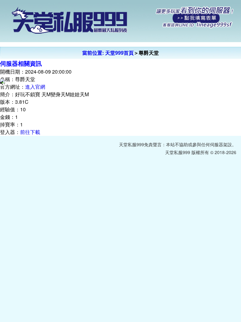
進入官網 (35, 86)
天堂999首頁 (119, 52)
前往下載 (30, 132)
